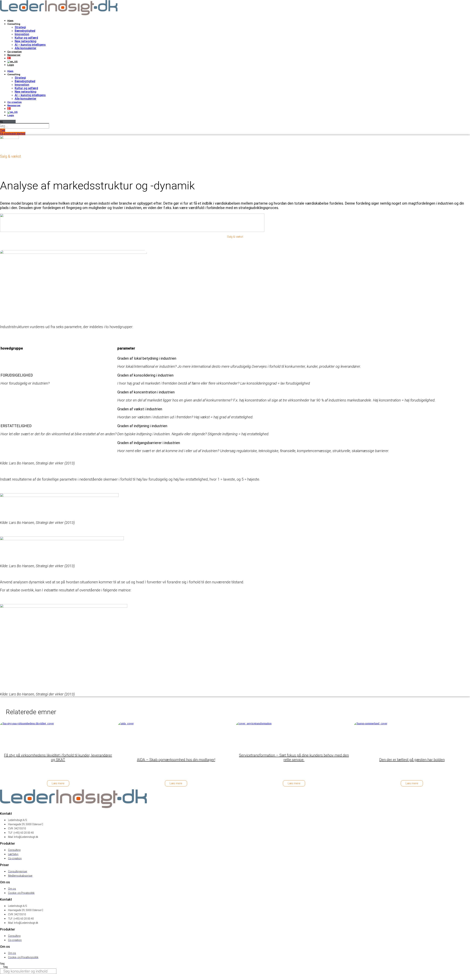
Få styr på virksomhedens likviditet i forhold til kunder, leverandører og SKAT (58, 757)
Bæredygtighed (25, 30)
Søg (2, 963)
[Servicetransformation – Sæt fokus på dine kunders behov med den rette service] (266, 735)
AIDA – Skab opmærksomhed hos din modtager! (176, 759)
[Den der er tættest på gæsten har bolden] (384, 735)
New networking (25, 41)
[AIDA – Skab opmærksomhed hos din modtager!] (148, 735)
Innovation (22, 34)
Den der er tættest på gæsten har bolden (412, 759)
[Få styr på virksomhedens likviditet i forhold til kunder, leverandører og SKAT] (30, 735)
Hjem (10, 20)
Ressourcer (14, 55)
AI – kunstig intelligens (30, 44)
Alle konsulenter (25, 48)
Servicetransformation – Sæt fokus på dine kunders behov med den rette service (294, 757)
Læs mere (58, 783)
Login (10, 64)
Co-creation (14, 51)
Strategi (20, 27)
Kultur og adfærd (26, 37)
